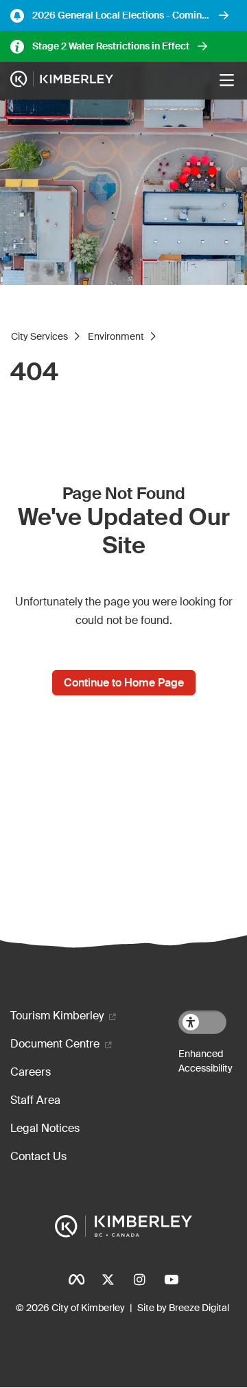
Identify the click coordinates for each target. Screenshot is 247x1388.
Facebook (76, 1279)
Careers (30, 1072)
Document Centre (54, 1044)
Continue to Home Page (124, 682)
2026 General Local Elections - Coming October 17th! (120, 16)
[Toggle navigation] (226, 80)
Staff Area (35, 1100)
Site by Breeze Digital (183, 1308)
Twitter (107, 1279)
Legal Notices (45, 1128)
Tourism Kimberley (57, 1015)
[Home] (61, 81)
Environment (116, 336)
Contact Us (38, 1156)
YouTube (171, 1279)
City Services (39, 336)
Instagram (139, 1279)
